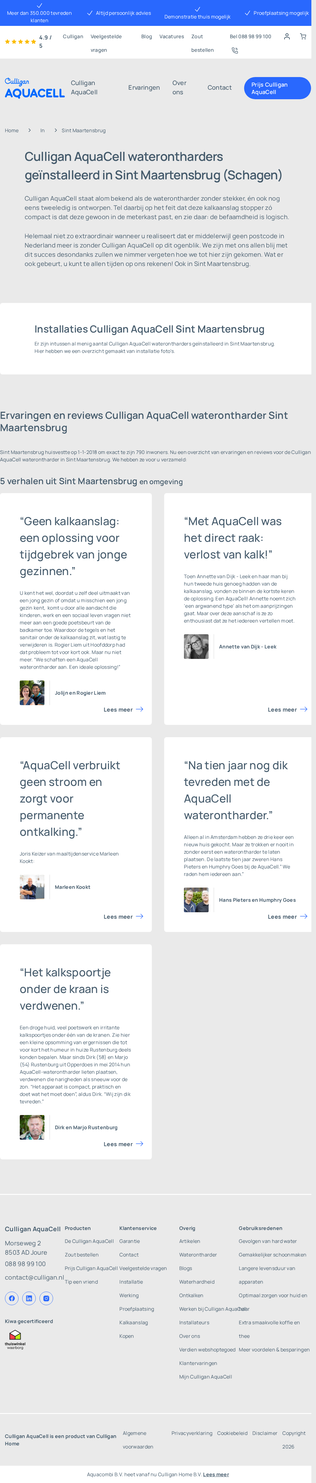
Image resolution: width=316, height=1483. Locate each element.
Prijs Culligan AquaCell (270, 88)
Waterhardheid (196, 1281)
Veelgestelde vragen (106, 38)
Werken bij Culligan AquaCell (213, 1308)
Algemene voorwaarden (138, 1440)
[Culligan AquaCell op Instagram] (46, 1298)
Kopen (126, 1336)
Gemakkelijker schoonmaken (272, 1254)
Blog (146, 36)
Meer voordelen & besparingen (274, 1349)
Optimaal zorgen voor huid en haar (273, 1302)
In (42, 130)
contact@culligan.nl (34, 1277)
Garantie (129, 1241)
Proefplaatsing (136, 1308)
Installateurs (194, 1322)
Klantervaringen (198, 1363)
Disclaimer (264, 1433)
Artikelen (190, 1241)
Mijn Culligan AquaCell (205, 1376)
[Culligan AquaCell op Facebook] (12, 1298)
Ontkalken (191, 1295)
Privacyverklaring (192, 1433)
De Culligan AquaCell (89, 1241)
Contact (220, 87)
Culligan (73, 36)
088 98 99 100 (25, 1264)
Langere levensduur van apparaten (267, 1275)
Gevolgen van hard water (268, 1241)
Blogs (185, 1268)
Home (12, 130)
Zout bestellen (202, 38)
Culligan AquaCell (84, 87)
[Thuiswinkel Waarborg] (34, 1340)
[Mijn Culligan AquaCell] (287, 36)
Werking (129, 1295)
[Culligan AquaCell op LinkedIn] (29, 1298)
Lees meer (118, 709)
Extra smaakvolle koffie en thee (269, 1329)
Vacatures (172, 36)
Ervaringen (144, 87)
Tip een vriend (81, 1281)
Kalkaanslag (133, 1322)
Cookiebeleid (232, 1433)
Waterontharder (198, 1254)
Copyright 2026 (294, 1440)
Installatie (131, 1281)
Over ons (179, 87)
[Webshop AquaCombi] (303, 36)
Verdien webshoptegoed (207, 1349)
